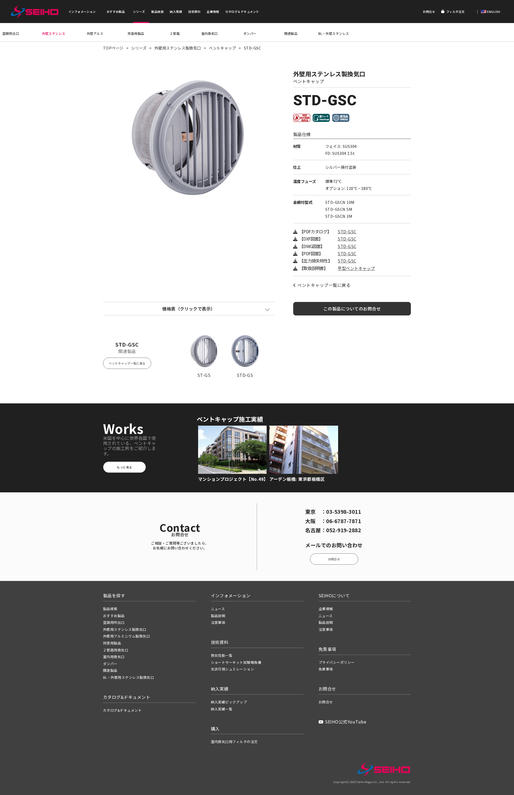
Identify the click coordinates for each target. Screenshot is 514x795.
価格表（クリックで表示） (188, 308)
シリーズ (139, 11)
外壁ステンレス (53, 33)
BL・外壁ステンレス (333, 33)
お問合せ (429, 11)
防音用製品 (136, 33)
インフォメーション (82, 11)
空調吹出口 (10, 33)
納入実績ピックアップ (229, 701)
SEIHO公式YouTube (345, 721)
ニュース (218, 608)
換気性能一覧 (222, 655)
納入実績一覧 (222, 708)
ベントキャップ (222, 48)
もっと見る (124, 467)
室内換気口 (209, 33)
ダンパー (250, 33)
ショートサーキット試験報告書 (236, 662)
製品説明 (218, 615)
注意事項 (218, 622)
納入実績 (176, 11)
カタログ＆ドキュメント (242, 11)
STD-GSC (347, 231)
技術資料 (194, 11)
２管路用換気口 (115, 649)
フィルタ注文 (455, 11)
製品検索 (157, 11)
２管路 (175, 33)
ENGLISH (493, 11)
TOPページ (113, 48)
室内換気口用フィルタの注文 (234, 741)
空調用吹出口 (114, 622)
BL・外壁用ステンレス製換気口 (128, 677)
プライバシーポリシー (337, 662)
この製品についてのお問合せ (352, 308)
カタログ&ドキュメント (122, 710)
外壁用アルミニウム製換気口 (126, 636)
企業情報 (213, 11)
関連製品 (291, 33)
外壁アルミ (95, 33)
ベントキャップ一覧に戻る (323, 285)
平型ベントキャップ (356, 268)
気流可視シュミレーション (232, 669)
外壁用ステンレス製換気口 (177, 48)
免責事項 (326, 669)
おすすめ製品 (116, 11)
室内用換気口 (114, 656)
